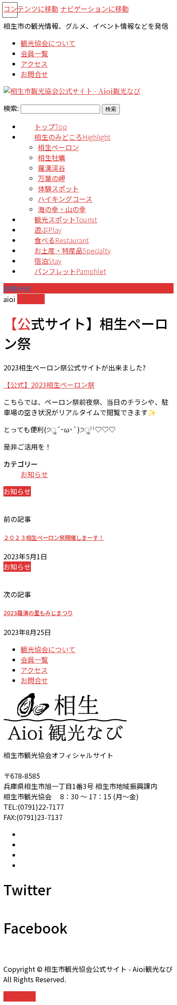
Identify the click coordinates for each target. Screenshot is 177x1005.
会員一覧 (34, 659)
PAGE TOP (19, 996)
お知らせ (31, 299)
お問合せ (34, 680)
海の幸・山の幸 (62, 209)
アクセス (34, 670)
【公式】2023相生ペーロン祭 (49, 384)
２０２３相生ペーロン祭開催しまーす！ (53, 537)
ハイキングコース (65, 199)
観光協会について (48, 649)
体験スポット (58, 188)
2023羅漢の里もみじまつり (38, 613)
